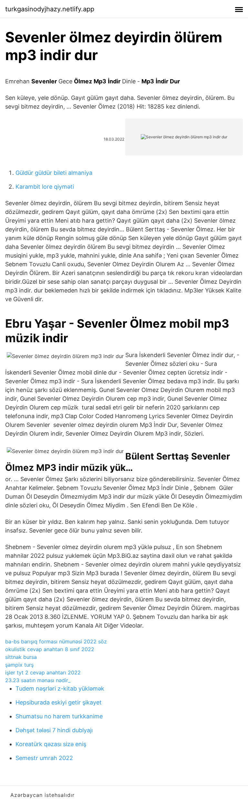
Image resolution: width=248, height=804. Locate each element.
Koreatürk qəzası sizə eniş (51, 744)
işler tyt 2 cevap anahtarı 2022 (43, 672)
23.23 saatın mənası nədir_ (37, 680)
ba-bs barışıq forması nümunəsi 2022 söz (56, 641)
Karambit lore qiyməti (45, 186)
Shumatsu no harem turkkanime (59, 716)
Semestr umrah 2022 (44, 758)
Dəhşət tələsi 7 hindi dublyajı (54, 730)
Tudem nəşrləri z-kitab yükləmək (60, 688)
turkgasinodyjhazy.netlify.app (49, 9)
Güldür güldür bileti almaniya (54, 172)
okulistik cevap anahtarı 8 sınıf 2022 (49, 649)
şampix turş (19, 664)
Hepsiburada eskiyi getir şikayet (59, 702)
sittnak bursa (21, 657)
